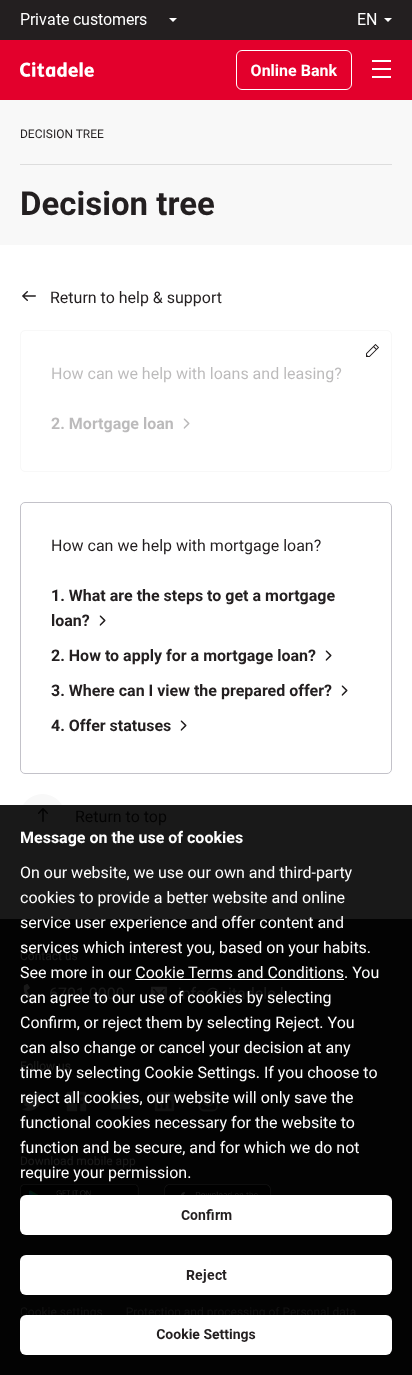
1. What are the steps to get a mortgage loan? (193, 608)
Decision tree (62, 134)
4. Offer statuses (111, 725)
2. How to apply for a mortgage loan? (183, 655)
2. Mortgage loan (112, 423)
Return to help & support (136, 297)
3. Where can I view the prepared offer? (191, 690)
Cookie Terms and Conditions (239, 972)
